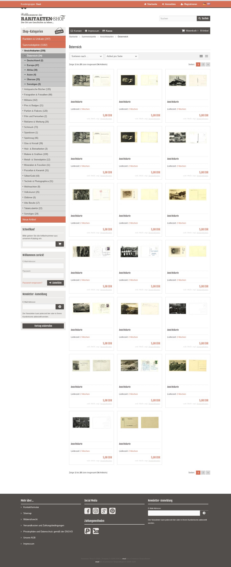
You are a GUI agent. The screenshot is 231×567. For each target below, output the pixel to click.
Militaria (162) (30, 100)
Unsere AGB (29, 537)
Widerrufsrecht (30, 519)
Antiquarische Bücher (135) (37, 89)
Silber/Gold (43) (31, 176)
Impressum (93, 31)
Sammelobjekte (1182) (34, 44)
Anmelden (55, 283)
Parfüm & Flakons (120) (36, 111)
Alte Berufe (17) (32, 203)
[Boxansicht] (201, 56)
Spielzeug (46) (31, 138)
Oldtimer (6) (30, 197)
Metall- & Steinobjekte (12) (37, 159)
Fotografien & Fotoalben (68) (38, 94)
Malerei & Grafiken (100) (36, 154)
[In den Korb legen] (60, 243)
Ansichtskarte (76, 101)
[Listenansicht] (206, 56)
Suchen (203, 18)
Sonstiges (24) (31, 213)
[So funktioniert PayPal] (87, 532)
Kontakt (78, 31)
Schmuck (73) (31, 127)
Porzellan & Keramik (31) (36, 170)
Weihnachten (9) (32, 186)
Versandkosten (106, 119)
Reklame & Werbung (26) (36, 121)
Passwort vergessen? (32, 283)
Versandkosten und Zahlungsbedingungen (43, 525)
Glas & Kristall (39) (33, 143)
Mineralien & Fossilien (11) (37, 165)
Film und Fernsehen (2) (35, 116)
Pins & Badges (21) (33, 105)
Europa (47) (33, 65)
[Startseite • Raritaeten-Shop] (43, 15)
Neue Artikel (29, 219)
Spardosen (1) (31, 132)
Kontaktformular (31, 507)
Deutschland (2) (35, 60)
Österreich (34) (34, 55)
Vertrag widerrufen (43, 325)
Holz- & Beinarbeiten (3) (36, 149)
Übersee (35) (33, 79)
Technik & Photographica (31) (38, 181)
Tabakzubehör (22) (33, 208)
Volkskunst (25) (31, 192)
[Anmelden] (60, 306)
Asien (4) (31, 74)
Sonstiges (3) (34, 84)
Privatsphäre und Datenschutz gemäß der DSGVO (48, 531)
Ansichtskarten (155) (34, 50)
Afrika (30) (32, 70)
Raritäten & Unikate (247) (36, 38)
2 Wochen (85, 109)
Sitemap (27, 513)
